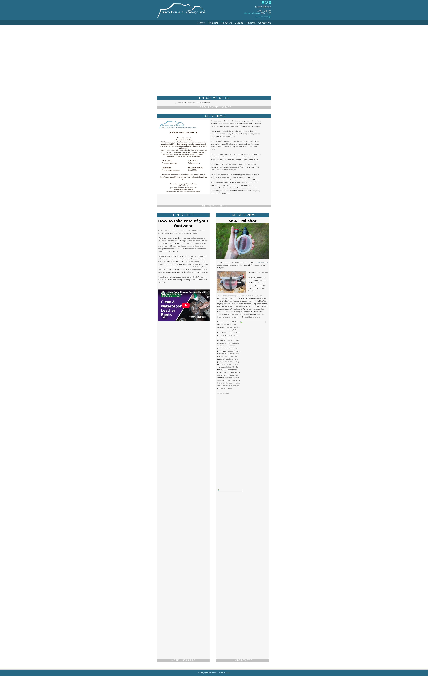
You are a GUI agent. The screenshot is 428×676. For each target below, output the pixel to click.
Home (201, 22)
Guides (239, 22)
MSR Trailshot (242, 220)
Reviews (250, 22)
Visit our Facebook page (214, 107)
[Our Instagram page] (266, 3)
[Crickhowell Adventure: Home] (181, 17)
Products (213, 22)
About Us (226, 22)
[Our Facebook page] (263, 3)
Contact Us (264, 22)
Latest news (214, 116)
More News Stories (214, 206)
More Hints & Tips (183, 660)
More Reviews (242, 660)
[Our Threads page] (270, 3)
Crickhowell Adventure (217, 673)
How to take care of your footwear (183, 223)
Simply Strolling (262, 262)
